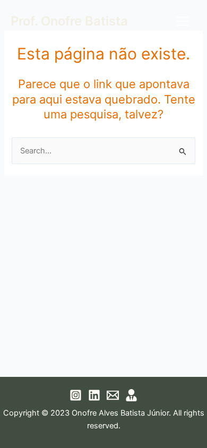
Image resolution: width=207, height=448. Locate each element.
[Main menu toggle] (182, 21)
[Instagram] (76, 395)
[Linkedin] (94, 395)
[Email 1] (113, 395)
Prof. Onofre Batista (69, 21)
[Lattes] (131, 395)
